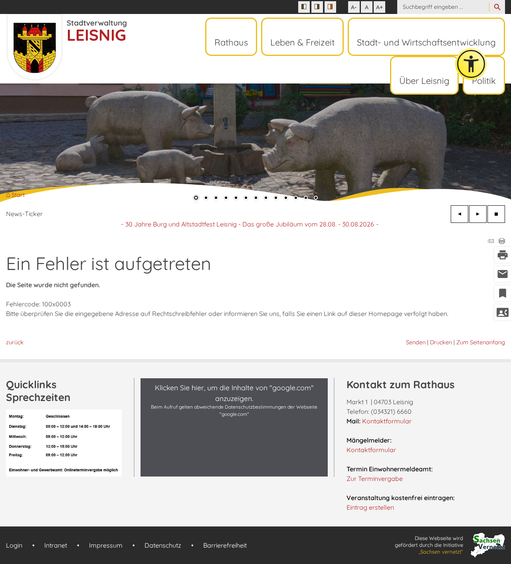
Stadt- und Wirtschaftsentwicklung (426, 42)
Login (14, 545)
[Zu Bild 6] (246, 198)
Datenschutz (163, 545)
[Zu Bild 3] (216, 198)
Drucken (441, 342)
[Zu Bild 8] (265, 198)
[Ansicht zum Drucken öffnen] (502, 242)
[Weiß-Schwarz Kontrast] (317, 7)
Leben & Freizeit (302, 42)
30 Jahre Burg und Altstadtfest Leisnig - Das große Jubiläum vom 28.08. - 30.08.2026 (249, 224)
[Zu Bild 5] (236, 198)
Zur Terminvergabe (375, 479)
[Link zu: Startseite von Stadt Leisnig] (66, 47)
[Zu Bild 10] (285, 198)
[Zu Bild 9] (275, 198)
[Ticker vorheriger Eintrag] (459, 214)
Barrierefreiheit (225, 545)
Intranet (55, 545)
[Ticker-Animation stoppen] (496, 214)
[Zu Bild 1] (196, 198)
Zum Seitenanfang (480, 342)
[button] (32, 143)
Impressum (106, 545)
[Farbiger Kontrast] (330, 7)
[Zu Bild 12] (305, 198)
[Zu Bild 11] (295, 198)
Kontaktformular (387, 421)
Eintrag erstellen (370, 507)
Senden (416, 342)
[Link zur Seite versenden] (490, 242)
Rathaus (231, 42)
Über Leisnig (424, 80)
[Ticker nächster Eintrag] (478, 214)
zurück (15, 342)
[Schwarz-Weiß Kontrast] (304, 7)
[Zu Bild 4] (226, 198)
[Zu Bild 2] (206, 198)
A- (354, 7)
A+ (379, 7)
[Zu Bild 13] (315, 198)
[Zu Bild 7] (256, 198)
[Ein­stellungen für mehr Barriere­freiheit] (471, 64)
